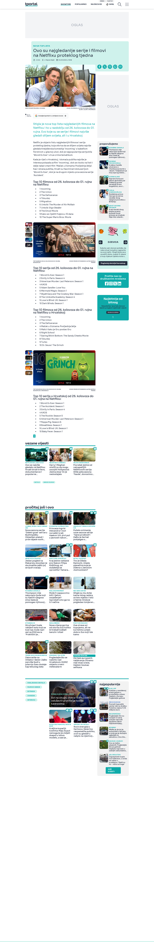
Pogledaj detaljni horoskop (113, 263)
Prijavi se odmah (113, 312)
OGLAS (77, 25)
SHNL (111, 4)
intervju (31, 700)
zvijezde (31, 696)
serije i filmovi (49, 482)
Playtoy (110, 1)
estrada (31, 691)
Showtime (66, 4)
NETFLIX (37, 482)
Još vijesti (111, 770)
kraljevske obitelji (36, 683)
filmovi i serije (33, 687)
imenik (102, 1)
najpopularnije (110, 684)
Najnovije (96, 4)
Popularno (81, 4)
